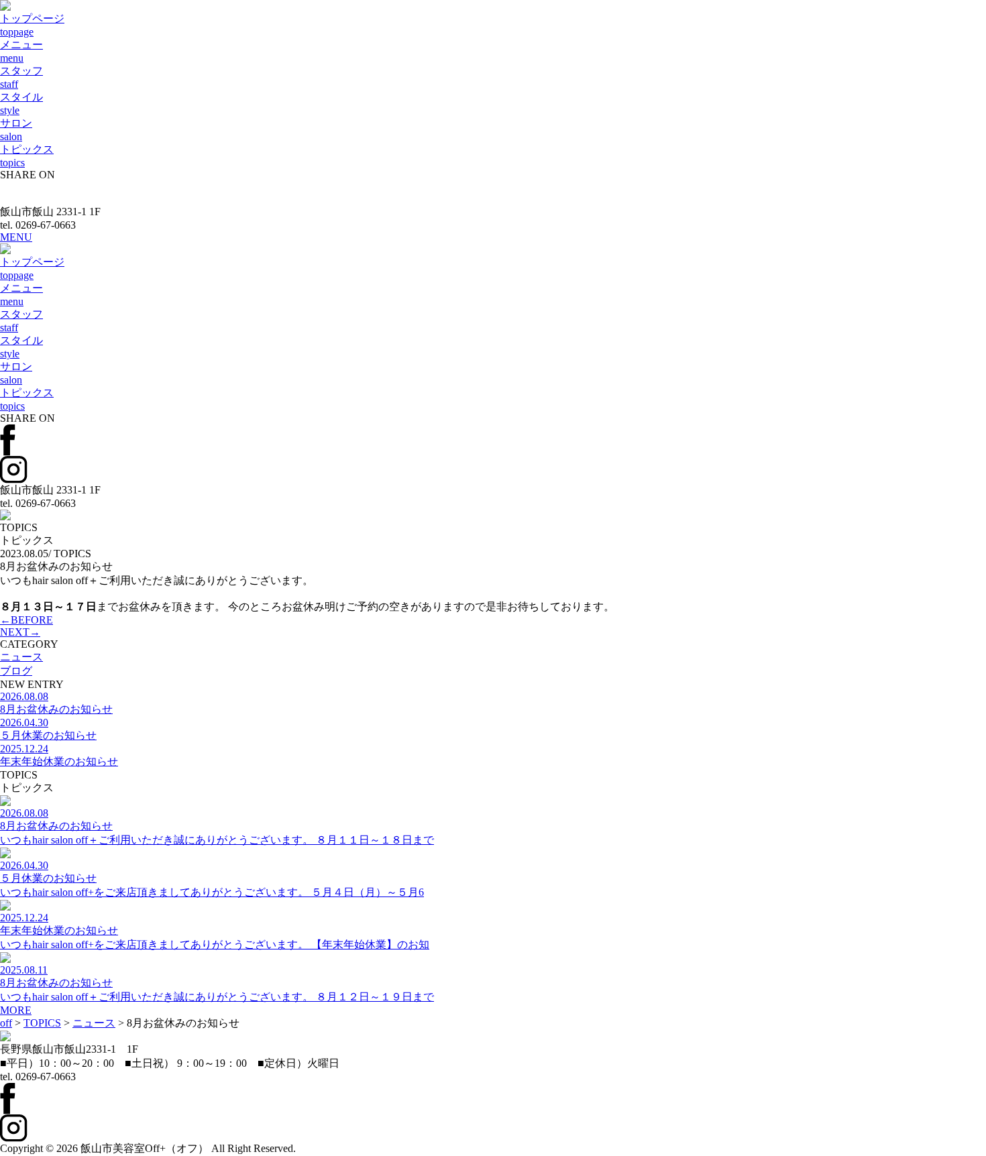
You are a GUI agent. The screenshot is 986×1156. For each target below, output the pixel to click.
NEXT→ (20, 632)
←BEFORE (26, 620)
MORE (16, 1010)
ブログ (16, 671)
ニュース (21, 656)
